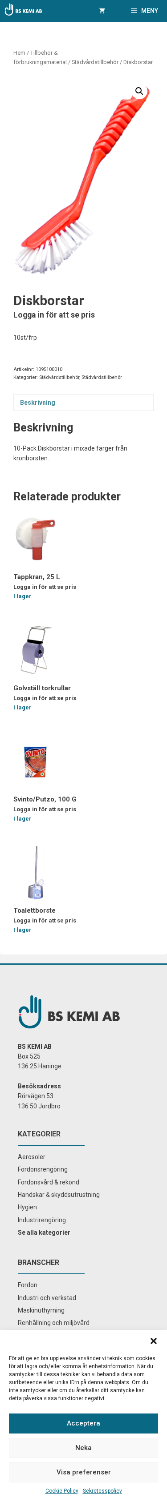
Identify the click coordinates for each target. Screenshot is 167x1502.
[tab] (83, 402)
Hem (19, 52)
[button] (153, 1341)
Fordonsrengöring (43, 1169)
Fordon (27, 1285)
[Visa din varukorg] (102, 11)
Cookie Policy (61, 1491)
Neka (83, 1448)
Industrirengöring (42, 1220)
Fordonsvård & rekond (48, 1182)
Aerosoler (31, 1156)
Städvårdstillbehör (95, 62)
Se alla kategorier (44, 1232)
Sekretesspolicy (102, 1491)
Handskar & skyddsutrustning (59, 1194)
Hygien (27, 1207)
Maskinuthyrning (41, 1310)
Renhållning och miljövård (54, 1322)
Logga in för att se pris (54, 314)
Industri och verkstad (47, 1297)
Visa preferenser (84, 1472)
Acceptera (83, 1423)
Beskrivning (37, 402)
